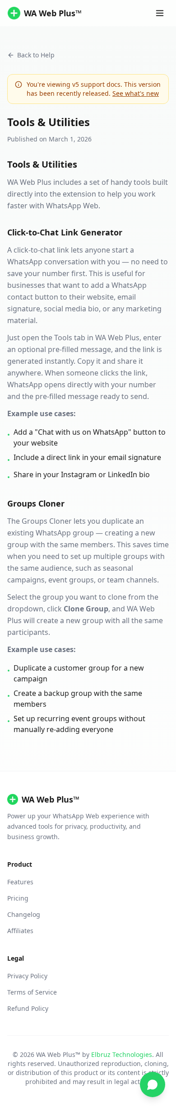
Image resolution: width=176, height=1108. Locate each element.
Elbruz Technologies (121, 1054)
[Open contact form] (152, 1084)
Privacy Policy (27, 976)
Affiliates (20, 930)
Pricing (17, 898)
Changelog (23, 914)
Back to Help (36, 55)
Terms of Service (32, 992)
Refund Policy (27, 1008)
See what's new (135, 93)
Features (20, 882)
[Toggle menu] (159, 13)
